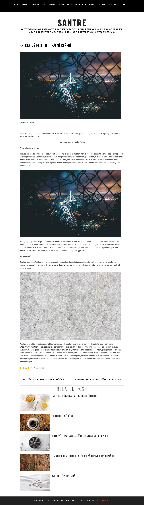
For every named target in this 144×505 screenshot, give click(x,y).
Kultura (53, 4)
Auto (16, 4)
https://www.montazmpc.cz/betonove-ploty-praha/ (41, 347)
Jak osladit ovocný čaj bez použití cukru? (74, 396)
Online (70, 4)
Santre (72, 22)
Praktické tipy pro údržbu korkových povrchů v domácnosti (85, 456)
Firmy (44, 4)
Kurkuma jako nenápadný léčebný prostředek (98, 379)
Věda (109, 4)
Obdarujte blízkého (62, 416)
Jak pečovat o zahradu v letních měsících (44, 379)
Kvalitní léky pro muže (64, 476)
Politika (79, 4)
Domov (24, 4)
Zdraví (126, 4)
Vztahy (117, 4)
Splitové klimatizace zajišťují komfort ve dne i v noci (80, 436)
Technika (101, 4)
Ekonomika (34, 4)
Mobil (61, 4)
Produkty (89, 4)
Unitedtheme (102, 501)
